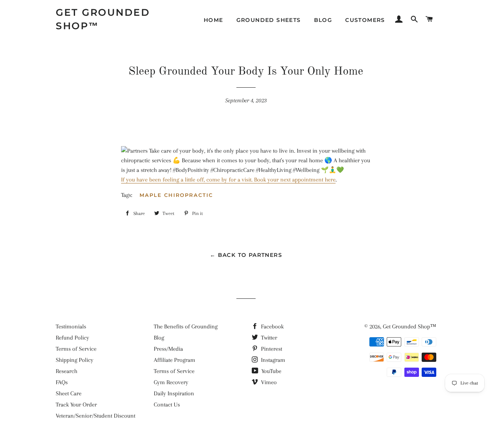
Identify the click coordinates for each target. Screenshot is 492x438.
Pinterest (270, 348)
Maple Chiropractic (176, 195)
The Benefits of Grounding (186, 326)
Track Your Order (76, 404)
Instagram (272, 359)
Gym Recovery (171, 382)
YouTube (270, 371)
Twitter (268, 337)
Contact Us (167, 404)
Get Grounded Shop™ (103, 19)
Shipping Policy (74, 359)
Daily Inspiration (174, 393)
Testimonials (71, 326)
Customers (365, 20)
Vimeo (268, 382)
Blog (323, 20)
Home (213, 20)
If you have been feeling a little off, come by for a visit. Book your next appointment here (228, 179)
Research (66, 371)
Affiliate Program (174, 359)
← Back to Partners (246, 254)
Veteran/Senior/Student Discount (95, 415)
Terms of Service (76, 348)
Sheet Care (68, 393)
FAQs (62, 382)
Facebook (271, 326)
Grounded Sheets (268, 20)
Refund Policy (72, 337)
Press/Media (168, 348)
